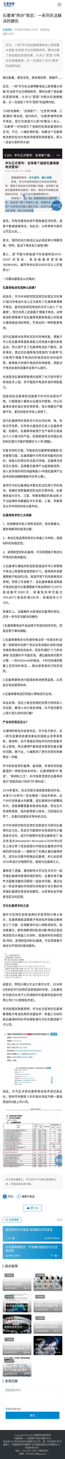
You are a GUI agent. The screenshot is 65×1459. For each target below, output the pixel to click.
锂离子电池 (28, 1196)
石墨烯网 (7, 29)
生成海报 (13, 1219)
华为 (10, 1196)
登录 (8, 1409)
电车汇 (19, 1179)
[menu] (59, 4)
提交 (32, 1415)
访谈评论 (44, 29)
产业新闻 (40, 1275)
